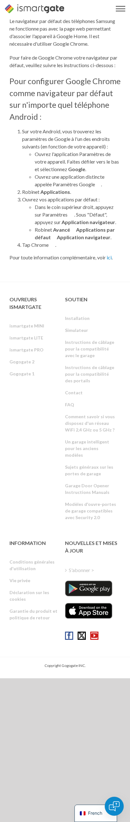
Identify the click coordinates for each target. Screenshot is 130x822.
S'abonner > (81, 570)
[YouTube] (94, 636)
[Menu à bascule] (120, 8)
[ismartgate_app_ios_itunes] (88, 611)
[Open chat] (114, 806)
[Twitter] (82, 636)
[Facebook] (69, 636)
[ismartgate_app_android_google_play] (88, 588)
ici (109, 257)
